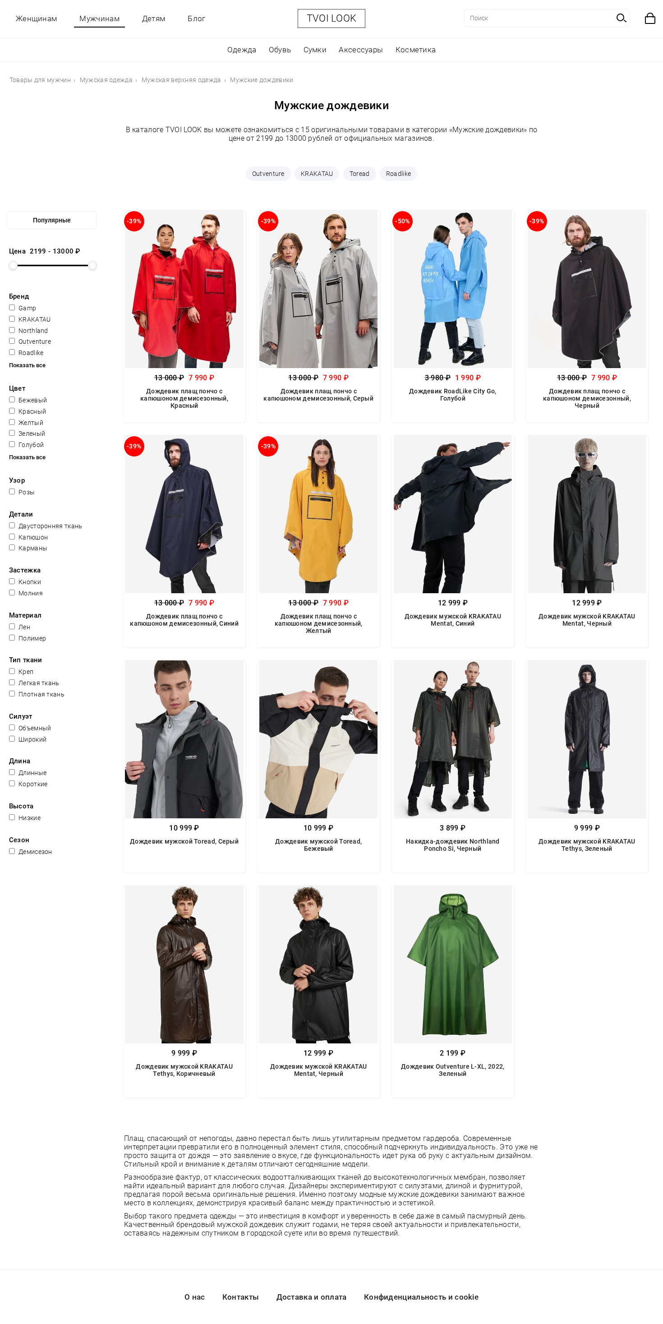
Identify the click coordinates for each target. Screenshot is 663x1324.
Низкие (29, 817)
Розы (26, 492)
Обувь (280, 49)
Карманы (32, 548)
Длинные (31, 772)
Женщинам (36, 18)
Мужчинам (99, 18)
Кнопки (29, 582)
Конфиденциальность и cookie (421, 1296)
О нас (194, 1296)
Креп (25, 671)
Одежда (242, 49)
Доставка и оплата (311, 1296)
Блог (196, 18)
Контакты (240, 1296)
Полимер (31, 638)
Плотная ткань (40, 694)
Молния (30, 593)
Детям (154, 18)
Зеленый (31, 433)
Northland (32, 330)
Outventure (268, 173)
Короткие (32, 784)
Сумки (315, 49)
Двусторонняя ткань (50, 526)
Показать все (27, 365)
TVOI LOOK (332, 18)
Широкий (31, 739)
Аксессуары (361, 49)
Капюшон (32, 537)
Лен (23, 627)
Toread (360, 173)
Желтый (30, 422)
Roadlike (398, 173)
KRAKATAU (317, 173)
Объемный (34, 728)
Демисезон (34, 851)
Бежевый (32, 400)
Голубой (30, 444)
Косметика (416, 49)
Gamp (27, 308)
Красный (31, 411)
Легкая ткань (38, 683)
